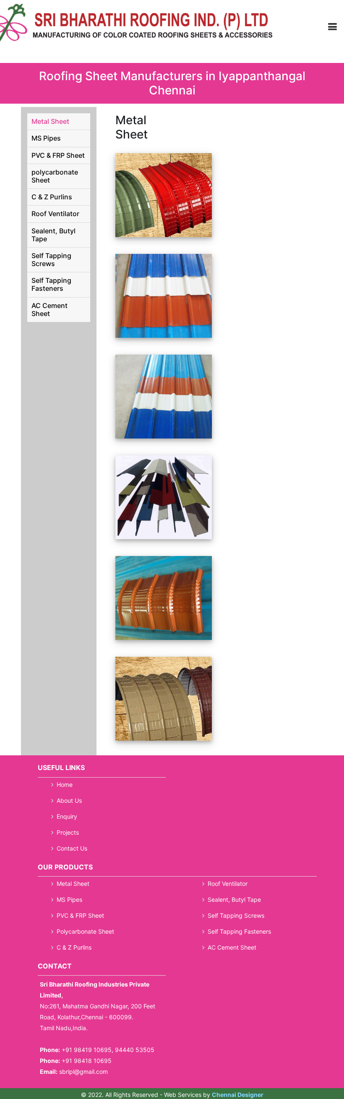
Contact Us (72, 848)
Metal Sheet (50, 121)
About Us (69, 801)
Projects (68, 832)
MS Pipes (46, 138)
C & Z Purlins (51, 197)
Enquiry (67, 817)
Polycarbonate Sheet (85, 932)
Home (65, 785)
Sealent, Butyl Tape (53, 235)
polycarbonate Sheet (54, 176)
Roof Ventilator (55, 213)
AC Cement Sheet (49, 309)
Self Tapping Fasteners (51, 284)
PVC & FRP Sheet (58, 155)
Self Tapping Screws (51, 259)
